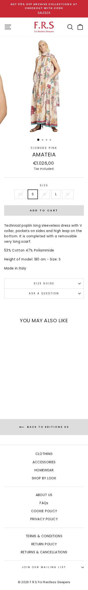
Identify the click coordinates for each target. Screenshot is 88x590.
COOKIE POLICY (44, 511)
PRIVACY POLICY (44, 519)
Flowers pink (44, 148)
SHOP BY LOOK (44, 478)
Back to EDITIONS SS (47, 427)
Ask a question (44, 293)
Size (44, 185)
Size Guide (44, 283)
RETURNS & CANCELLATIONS (44, 552)
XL (68, 194)
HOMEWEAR (44, 470)
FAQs (44, 503)
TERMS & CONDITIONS (44, 536)
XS (20, 194)
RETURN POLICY (44, 544)
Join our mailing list (44, 567)
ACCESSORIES (44, 462)
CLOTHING (44, 454)
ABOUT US (44, 495)
